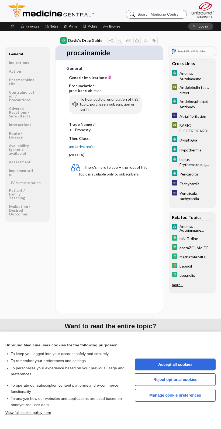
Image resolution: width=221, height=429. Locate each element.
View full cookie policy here (28, 412)
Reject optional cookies (175, 379)
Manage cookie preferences (175, 395)
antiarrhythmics (82, 146)
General (16, 54)
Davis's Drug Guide (85, 40)
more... (177, 285)
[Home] (13, 26)
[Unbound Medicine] (203, 9)
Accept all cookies (175, 364)
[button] (112, 26)
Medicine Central (75, 11)
